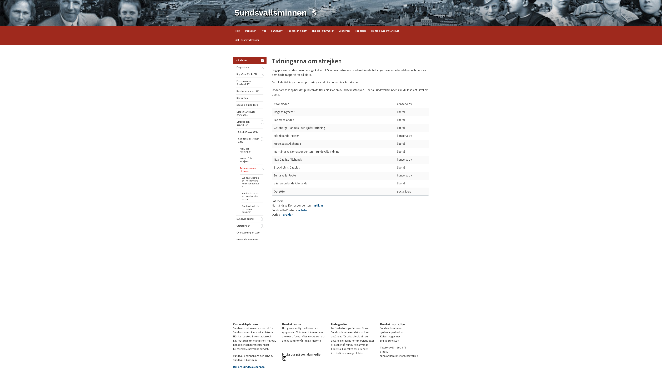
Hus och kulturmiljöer (323, 30)
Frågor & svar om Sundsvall (385, 30)
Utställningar (243, 225)
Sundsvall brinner (245, 218)
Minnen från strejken (246, 160)
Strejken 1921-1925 (248, 131)
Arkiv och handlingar (245, 150)
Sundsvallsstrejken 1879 (248, 140)
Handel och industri (297, 30)
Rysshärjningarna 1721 (248, 91)
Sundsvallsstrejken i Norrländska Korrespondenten (250, 182)
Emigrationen (243, 67)
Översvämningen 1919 (248, 232)
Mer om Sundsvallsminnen (249, 367)
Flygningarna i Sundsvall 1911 (244, 82)
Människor (250, 30)
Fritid (263, 30)
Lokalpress (344, 30)
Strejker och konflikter (243, 123)
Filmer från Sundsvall (247, 239)
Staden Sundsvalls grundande (246, 113)
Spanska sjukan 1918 (247, 104)
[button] (262, 60)
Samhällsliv (277, 30)
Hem (237, 30)
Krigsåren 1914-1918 (247, 74)
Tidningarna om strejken (248, 169)
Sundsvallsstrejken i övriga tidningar (250, 208)
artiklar (318, 205)
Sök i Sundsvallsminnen (247, 39)
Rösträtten (242, 97)
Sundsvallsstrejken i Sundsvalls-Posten (250, 196)
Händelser (360, 30)
